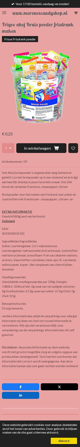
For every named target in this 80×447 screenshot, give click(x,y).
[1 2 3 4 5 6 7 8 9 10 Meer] (8, 148)
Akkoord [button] (63, 441)
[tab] (40, 207)
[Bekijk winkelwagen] (75, 13)
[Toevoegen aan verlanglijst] (73, 148)
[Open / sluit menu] (4, 13)
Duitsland (8, 221)
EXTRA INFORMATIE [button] (17, 211)
